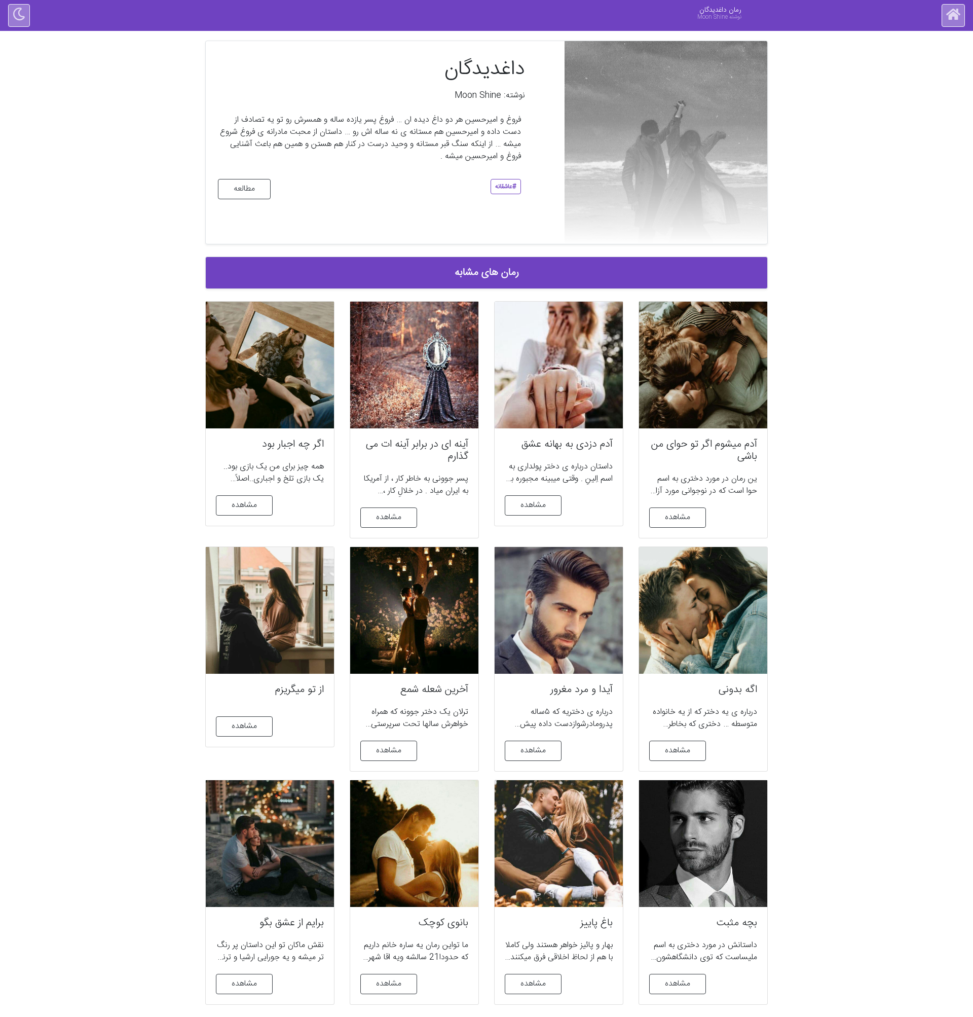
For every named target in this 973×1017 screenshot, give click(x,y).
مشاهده (677, 517)
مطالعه (244, 189)
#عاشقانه (505, 186)
